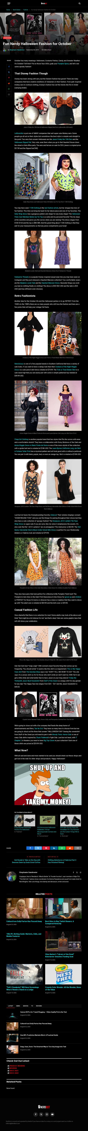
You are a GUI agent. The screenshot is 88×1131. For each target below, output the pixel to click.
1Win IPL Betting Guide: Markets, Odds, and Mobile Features (23, 935)
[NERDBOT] (44, 3)
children (78, 597)
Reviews (39, 1006)
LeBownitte (18, 133)
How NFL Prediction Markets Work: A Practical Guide (39, 1035)
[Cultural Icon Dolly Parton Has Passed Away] (24, 908)
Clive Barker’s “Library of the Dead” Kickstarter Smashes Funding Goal (59, 955)
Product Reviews (17, 1066)
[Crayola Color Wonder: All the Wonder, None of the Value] (63, 974)
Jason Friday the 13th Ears (62, 139)
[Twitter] (8, 72)
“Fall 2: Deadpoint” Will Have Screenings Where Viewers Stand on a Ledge (22, 988)
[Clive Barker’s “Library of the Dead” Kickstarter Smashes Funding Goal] (63, 941)
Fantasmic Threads (21, 277)
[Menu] (9, 3)
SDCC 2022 (14, 1073)
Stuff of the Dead (50, 681)
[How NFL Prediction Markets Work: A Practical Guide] (12, 1038)
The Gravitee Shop (33, 672)
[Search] (79, 3)
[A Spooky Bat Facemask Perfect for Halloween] (24, 820)
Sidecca (54, 515)
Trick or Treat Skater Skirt (66, 370)
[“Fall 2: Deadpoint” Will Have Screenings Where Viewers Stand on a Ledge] (24, 974)
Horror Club (67, 735)
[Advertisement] (44, 21)
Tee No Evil (38, 729)
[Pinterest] (8, 77)
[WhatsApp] (8, 88)
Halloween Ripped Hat (22, 142)
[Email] (8, 94)
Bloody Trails (57, 735)
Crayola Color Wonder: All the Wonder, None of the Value (63, 988)
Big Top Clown (49, 741)
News (18, 1006)
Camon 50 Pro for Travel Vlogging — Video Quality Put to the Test (43, 1012)
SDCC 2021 (14, 1071)
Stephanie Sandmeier (17, 50)
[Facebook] (8, 66)
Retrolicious (19, 364)
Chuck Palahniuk (42, 738)
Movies (25, 1006)
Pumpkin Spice (63, 64)
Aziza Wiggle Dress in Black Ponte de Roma (31, 445)
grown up (68, 597)
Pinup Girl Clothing (21, 439)
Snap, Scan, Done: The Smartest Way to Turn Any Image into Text (43, 1047)
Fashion (7, 38)
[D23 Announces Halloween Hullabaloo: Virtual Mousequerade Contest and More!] (47, 820)
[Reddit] (8, 83)
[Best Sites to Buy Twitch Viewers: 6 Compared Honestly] (63, 908)
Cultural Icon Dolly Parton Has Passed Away (24, 921)
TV (32, 1006)
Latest (10, 1006)
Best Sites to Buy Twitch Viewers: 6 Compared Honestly (59, 922)
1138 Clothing (34, 208)
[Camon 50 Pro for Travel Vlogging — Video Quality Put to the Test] (12, 1015)
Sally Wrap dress (20, 214)
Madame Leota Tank (27, 283)
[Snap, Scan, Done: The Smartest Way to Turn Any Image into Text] (12, 1049)
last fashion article (51, 208)
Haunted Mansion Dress (51, 283)
